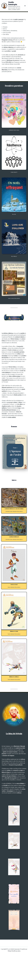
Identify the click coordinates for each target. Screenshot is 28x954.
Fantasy (9, 298)
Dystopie (12, 172)
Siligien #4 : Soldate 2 (14, 676)
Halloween (15, 256)
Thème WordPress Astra (14, 951)
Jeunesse (18, 129)
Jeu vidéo (12, 298)
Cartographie (8, 511)
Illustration (15, 511)
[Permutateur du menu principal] (25, 5)
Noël (15, 214)
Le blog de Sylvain (14, 733)
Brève (13, 214)
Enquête (14, 129)
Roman (15, 172)
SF (16, 172)
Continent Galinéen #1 (14, 536)
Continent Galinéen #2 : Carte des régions (14, 508)
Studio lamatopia (12, 3)
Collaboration (11, 129)
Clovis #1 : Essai (14, 584)
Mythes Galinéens (17, 298)
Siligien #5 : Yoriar (14, 631)
